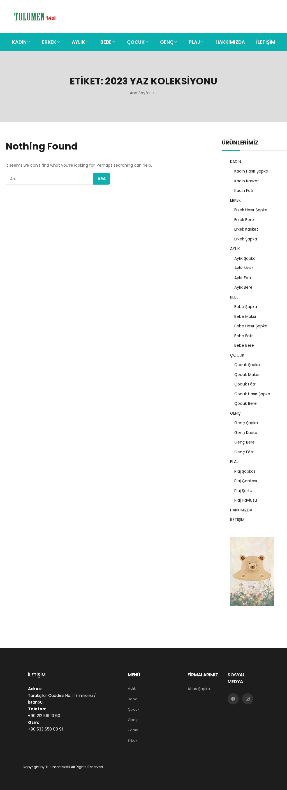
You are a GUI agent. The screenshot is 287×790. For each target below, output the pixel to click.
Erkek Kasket (246, 229)
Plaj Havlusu (245, 500)
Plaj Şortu (243, 490)
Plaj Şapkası (245, 471)
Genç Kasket (246, 432)
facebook (233, 698)
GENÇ (235, 413)
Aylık (132, 688)
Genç (133, 719)
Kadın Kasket (246, 181)
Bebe (133, 699)
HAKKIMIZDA (241, 510)
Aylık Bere (243, 287)
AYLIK (235, 248)
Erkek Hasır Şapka (250, 210)
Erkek (133, 740)
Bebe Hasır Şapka (250, 326)
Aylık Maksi (244, 268)
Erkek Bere (244, 219)
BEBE (234, 297)
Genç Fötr (244, 452)
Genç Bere (244, 442)
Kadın (133, 730)
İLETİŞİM (237, 519)
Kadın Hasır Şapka (251, 171)
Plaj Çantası (245, 481)
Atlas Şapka (199, 689)
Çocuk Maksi (246, 374)
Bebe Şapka (245, 306)
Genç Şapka (246, 423)
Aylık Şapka (245, 258)
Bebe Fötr (243, 336)
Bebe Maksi (245, 316)
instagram (247, 698)
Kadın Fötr (244, 190)
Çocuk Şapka (247, 365)
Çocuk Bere (245, 403)
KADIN (235, 161)
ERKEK (235, 200)
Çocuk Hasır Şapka (252, 394)
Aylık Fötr (242, 278)
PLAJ (234, 461)
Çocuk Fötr (245, 384)
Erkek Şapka (245, 239)
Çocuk (134, 709)
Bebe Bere (244, 345)
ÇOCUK (237, 355)
